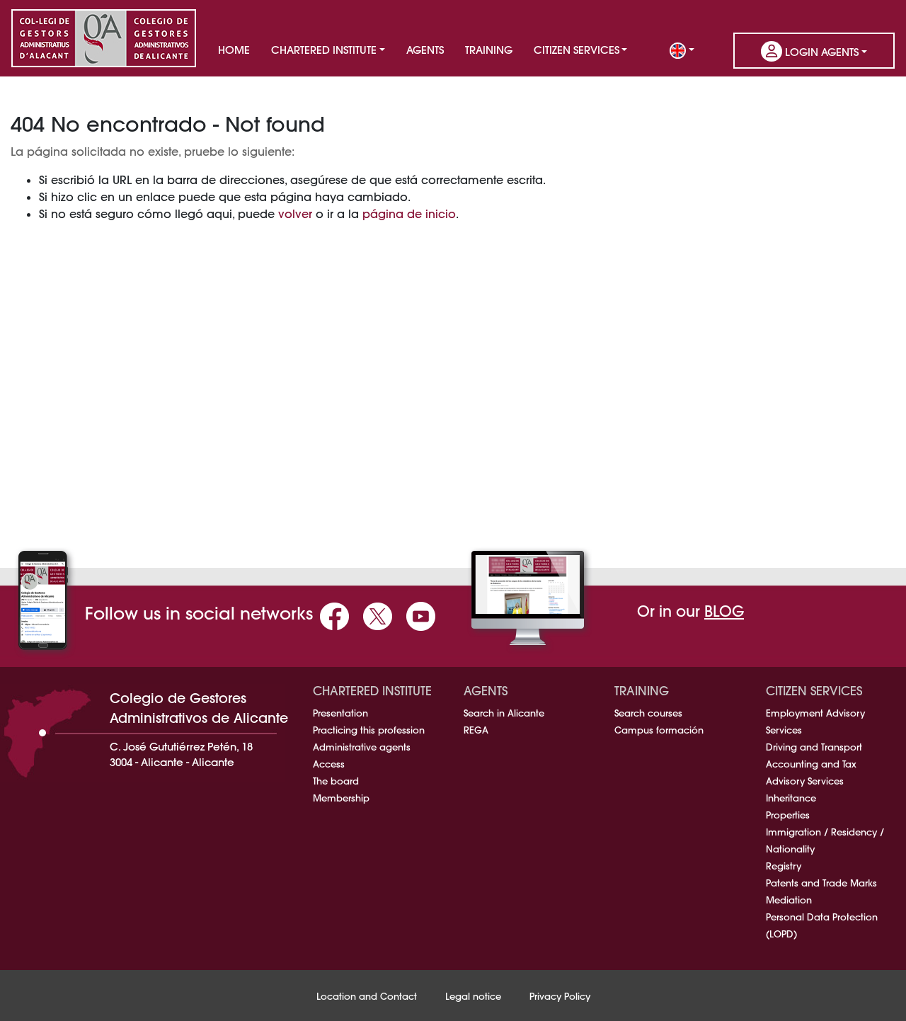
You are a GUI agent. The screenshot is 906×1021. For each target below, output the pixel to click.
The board (336, 781)
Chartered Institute (324, 50)
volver (295, 214)
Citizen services (576, 50)
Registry (783, 866)
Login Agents (820, 52)
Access (329, 764)
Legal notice (473, 996)
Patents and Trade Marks (821, 883)
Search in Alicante (504, 713)
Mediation (789, 900)
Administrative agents (362, 747)
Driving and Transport (814, 747)
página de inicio (409, 214)
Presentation (340, 713)
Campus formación (659, 730)
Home (234, 50)
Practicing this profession (369, 730)
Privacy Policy (559, 996)
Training (488, 50)
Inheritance (791, 798)
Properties (788, 815)
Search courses (648, 713)
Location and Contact (366, 996)
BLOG (724, 611)
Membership (341, 798)
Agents (425, 50)
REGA (476, 730)
